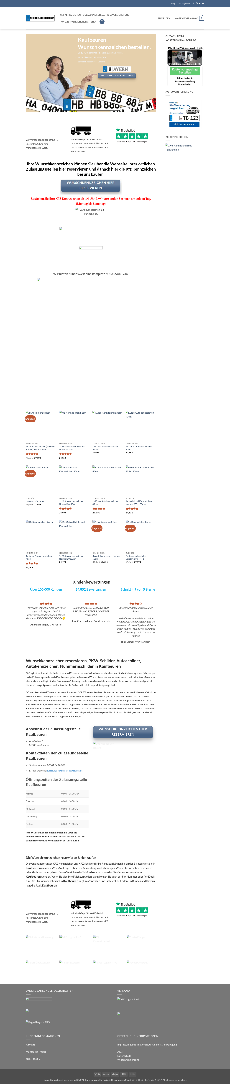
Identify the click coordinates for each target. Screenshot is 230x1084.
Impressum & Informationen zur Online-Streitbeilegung (147, 1044)
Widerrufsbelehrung (128, 1059)
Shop (173, 3)
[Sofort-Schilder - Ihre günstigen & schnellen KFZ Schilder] (40, 18)
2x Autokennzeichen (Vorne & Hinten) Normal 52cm (61, 386)
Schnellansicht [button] (39, 401)
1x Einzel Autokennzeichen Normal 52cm (72, 448)
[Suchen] (102, 21)
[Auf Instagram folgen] (197, 4)
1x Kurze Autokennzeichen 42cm (105, 502)
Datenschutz (124, 1055)
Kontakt (30, 1044)
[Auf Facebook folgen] (194, 4)
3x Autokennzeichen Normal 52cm (106, 557)
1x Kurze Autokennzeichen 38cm (105, 448)
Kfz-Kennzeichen (70, 14)
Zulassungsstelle (94, 14)
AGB (120, 1051)
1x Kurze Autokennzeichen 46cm (39, 557)
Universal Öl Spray (35, 501)
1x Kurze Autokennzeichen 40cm (139, 448)
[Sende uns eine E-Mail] (203, 4)
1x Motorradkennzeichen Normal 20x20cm (71, 557)
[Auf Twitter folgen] (200, 4)
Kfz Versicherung (118, 14)
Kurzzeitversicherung (75, 21)
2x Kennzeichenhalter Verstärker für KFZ (136, 557)
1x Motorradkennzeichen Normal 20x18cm (71, 502)
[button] (184, 3)
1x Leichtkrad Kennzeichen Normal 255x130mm (139, 502)
